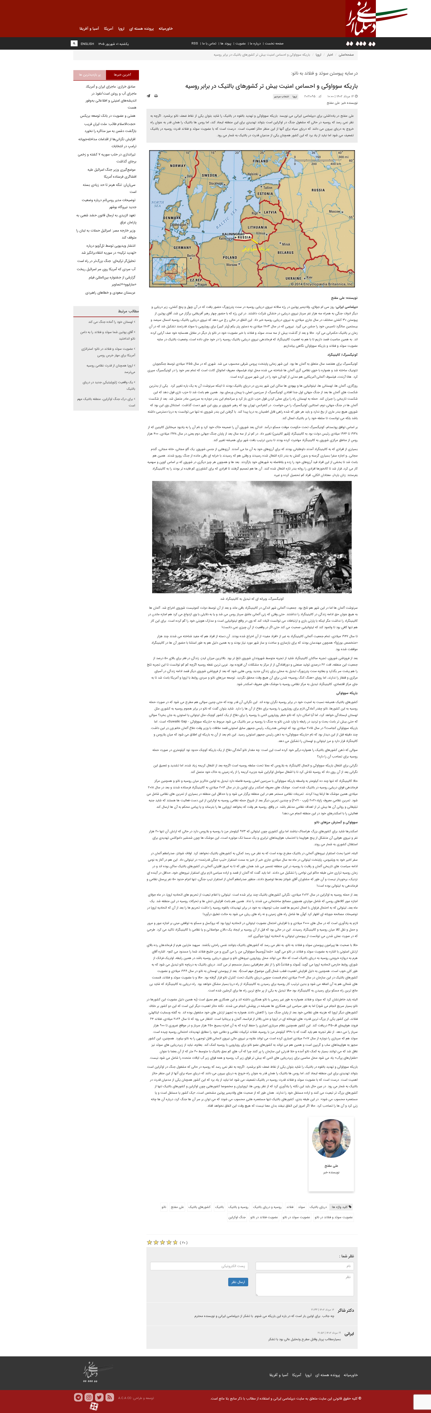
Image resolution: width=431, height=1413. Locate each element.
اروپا (318, 54)
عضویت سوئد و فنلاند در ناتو (334, 1217)
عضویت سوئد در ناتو (296, 1217)
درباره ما (255, 43)
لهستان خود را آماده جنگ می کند (110, 322)
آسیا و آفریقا (278, 1375)
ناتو (164, 1207)
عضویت (240, 43)
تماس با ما (209, 43)
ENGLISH (87, 44)
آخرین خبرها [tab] (122, 74)
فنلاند (289, 1207)
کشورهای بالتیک (200, 1207)
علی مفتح (333, 103)
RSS (195, 43)
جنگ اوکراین (237, 1217)
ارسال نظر (238, 1282)
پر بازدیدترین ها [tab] (90, 74)
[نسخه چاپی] (156, 96)
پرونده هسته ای (327, 1375)
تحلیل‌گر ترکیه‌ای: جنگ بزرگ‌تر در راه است (106, 261)
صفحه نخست (274, 43)
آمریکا (296, 1375)
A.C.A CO (124, 1398)
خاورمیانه (351, 1375)
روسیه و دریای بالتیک (267, 1207)
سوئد (301, 1207)
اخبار (330, 54)
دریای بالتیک (318, 1207)
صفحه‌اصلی (346, 54)
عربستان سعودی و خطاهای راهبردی (110, 292)
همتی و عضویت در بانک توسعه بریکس (108, 115)
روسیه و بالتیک (238, 1207)
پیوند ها (225, 43)
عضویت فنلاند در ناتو (264, 1217)
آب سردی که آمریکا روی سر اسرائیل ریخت (106, 269)
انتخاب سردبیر (281, 97)
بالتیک (219, 1207)
